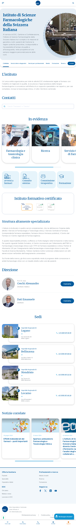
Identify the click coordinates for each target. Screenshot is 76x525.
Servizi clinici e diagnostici (18, 63)
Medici (48, 63)
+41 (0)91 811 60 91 (64, 333)
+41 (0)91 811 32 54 (64, 375)
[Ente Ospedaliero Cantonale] (38, 3)
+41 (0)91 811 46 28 (64, 395)
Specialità (5, 479)
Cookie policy (45, 515)
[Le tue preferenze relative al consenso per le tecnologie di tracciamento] (3, 518)
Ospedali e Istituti (7, 482)
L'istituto (6, 63)
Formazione (55, 63)
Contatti (71, 63)
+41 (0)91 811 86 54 (64, 354)
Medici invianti (43, 475)
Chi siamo (5, 490)
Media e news (6, 494)
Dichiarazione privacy (29, 515)
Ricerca (63, 63)
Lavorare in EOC (7, 497)
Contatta (67, 284)
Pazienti (4, 475)
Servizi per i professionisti (36, 63)
